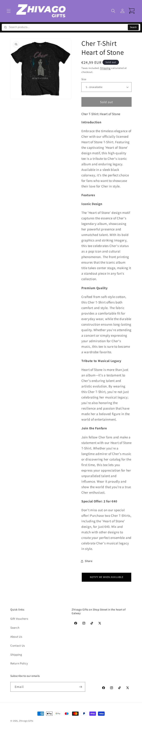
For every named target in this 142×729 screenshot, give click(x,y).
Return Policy (19, 663)
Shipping (105, 68)
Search (133, 27)
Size (83, 79)
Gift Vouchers (19, 619)
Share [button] (88, 561)
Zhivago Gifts (26, 720)
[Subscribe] (80, 687)
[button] (8, 11)
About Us (16, 637)
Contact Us (17, 645)
